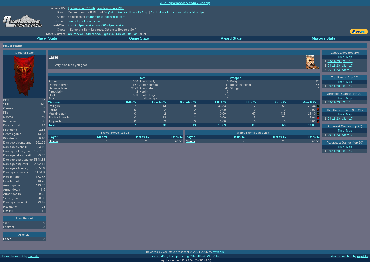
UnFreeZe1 (76, 34)
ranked (121, 34)
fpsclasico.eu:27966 (81, 8)
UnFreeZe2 (94, 34)
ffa (130, 34)
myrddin (218, 251)
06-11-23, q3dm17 (340, 69)
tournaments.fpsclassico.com (105, 16)
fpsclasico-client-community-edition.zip (177, 12)
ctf (135, 34)
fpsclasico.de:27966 (110, 8)
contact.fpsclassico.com (84, 21)
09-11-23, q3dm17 (340, 61)
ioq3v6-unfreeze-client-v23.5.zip (126, 12)
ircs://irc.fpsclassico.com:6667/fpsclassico (96, 25)
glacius (109, 34)
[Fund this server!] (359, 33)
